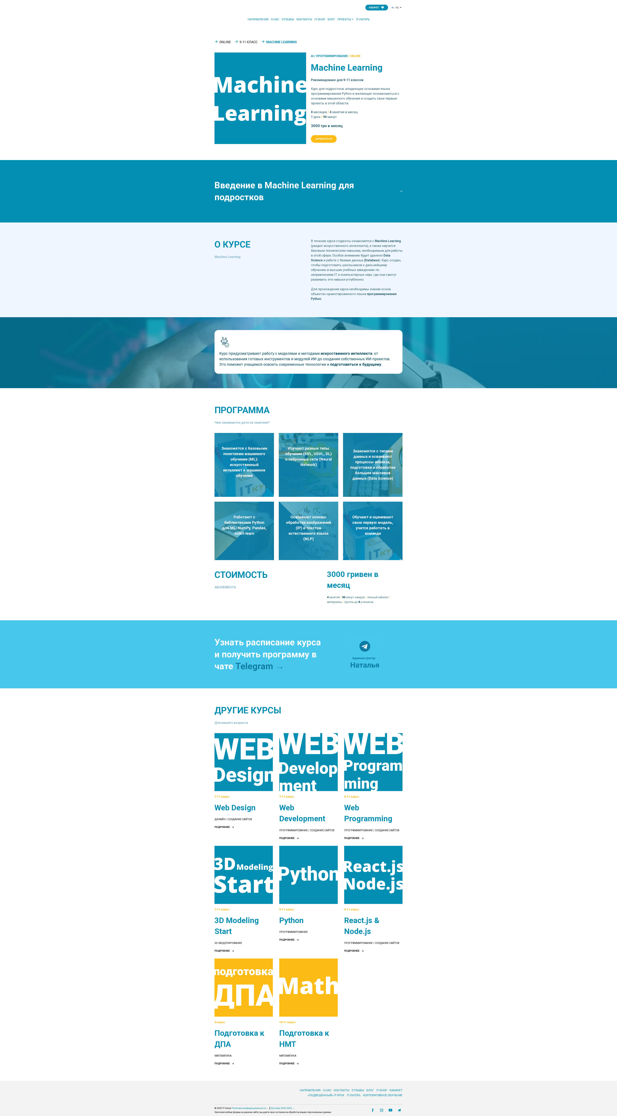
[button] (376, 7)
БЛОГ (331, 19)
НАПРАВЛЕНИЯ (258, 19)
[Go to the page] (230, 7)
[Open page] (244, 762)
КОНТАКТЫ (304, 19)
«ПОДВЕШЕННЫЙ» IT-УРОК (326, 1095)
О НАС (275, 19)
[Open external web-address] (364, 654)
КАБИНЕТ (395, 1090)
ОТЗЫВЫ (288, 19)
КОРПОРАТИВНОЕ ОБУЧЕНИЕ (382, 1095)
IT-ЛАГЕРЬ (363, 19)
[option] (395, 7)
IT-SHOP (319, 19)
